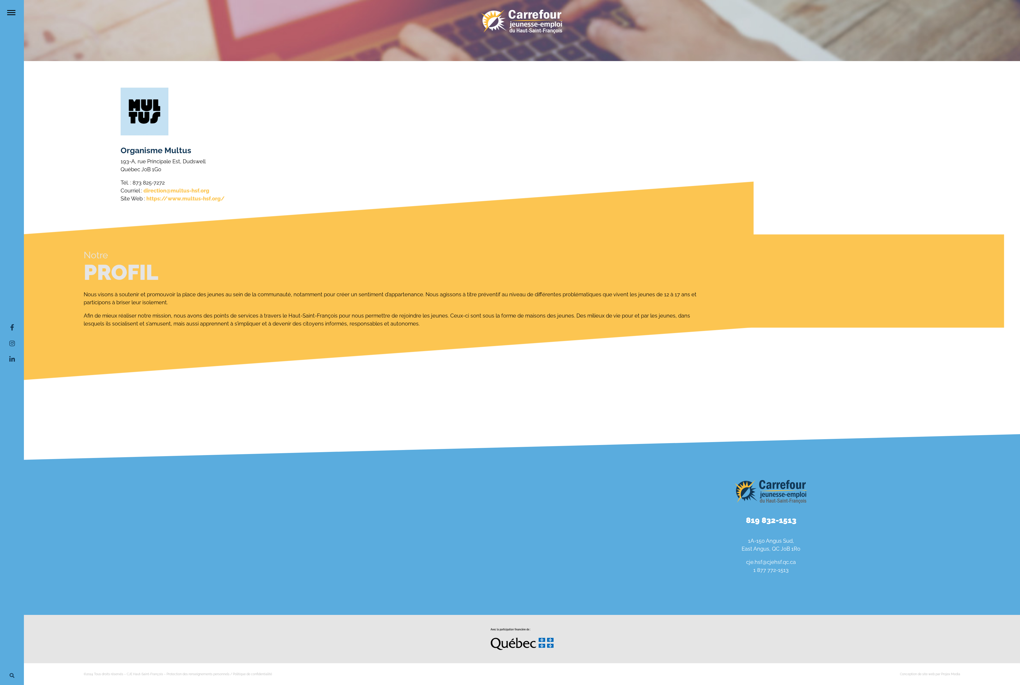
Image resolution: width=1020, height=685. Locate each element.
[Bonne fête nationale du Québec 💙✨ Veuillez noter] (106, 493)
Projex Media (950, 674)
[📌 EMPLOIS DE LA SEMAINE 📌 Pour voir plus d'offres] (273, 493)
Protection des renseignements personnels (198, 674)
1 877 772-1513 (771, 570)
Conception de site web (917, 674)
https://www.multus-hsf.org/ (185, 198)
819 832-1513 (771, 520)
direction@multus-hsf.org (176, 190)
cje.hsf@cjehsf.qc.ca (771, 562)
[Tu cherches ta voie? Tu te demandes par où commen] (440, 575)
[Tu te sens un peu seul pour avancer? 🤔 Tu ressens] (273, 575)
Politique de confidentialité (252, 674)
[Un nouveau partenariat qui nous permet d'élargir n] (106, 575)
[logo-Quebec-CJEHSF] (522, 630)
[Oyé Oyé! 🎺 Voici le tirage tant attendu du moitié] (440, 493)
